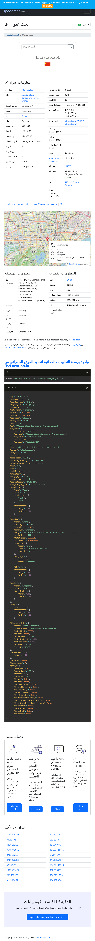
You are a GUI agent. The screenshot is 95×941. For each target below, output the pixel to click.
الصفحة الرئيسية (12, 35)
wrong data (74, 339)
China (24, 116)
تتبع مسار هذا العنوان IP (51, 204)
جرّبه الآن (57, 809)
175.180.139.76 (12, 850)
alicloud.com (70, 121)
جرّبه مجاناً (35, 809)
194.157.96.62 (56, 880)
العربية (84, 24)
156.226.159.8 (56, 875)
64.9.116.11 (55, 855)
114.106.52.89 (56, 860)
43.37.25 (46, 937)
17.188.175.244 (12, 834)
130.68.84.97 (55, 870)
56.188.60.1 (55, 839)
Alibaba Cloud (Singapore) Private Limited (30, 98)
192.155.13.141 (57, 834)
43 (35, 937)
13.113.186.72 (11, 880)
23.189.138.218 (57, 865)
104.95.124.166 (57, 850)
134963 (68, 166)
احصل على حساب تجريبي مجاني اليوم (47, 917)
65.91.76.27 (10, 865)
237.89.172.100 (12, 860)
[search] (71, 46)
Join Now (47, 5)
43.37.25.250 (27, 90)
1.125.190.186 (11, 875)
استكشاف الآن (14, 808)
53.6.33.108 (10, 839)
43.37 (39, 937)
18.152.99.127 (11, 855)
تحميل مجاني (80, 808)
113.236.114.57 (12, 870)
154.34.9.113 (55, 844)
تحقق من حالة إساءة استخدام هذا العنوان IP (22, 204)
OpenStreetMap (74, 264)
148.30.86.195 (11, 844)
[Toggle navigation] (87, 11)
